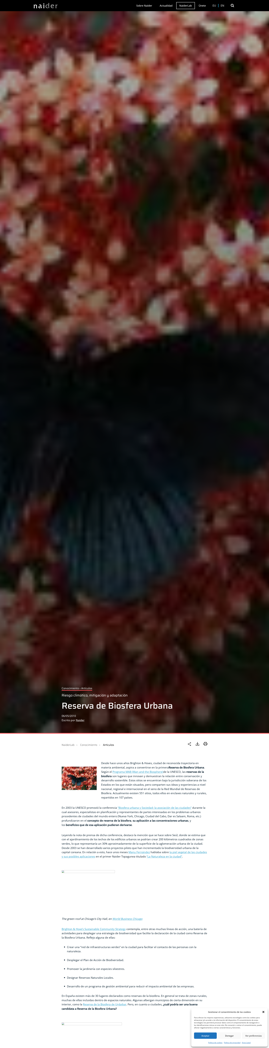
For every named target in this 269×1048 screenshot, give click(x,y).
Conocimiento (88, 745)
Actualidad (166, 5)
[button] (263, 1012)
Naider (80, 720)
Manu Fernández (139, 852)
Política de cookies (215, 1042)
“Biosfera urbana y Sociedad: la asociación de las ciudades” (155, 808)
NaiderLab (185, 5)
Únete (202, 5)
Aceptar (205, 1035)
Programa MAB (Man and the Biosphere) (138, 772)
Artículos (108, 745)
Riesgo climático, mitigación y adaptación (95, 695)
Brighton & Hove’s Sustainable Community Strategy (94, 929)
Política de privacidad (232, 1042)
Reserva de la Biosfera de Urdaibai (104, 1004)
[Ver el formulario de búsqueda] (232, 6)
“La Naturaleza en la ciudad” (164, 856)
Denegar (229, 1035)
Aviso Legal (246, 1042)
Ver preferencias (253, 1035)
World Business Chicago (127, 919)
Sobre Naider (144, 5)
